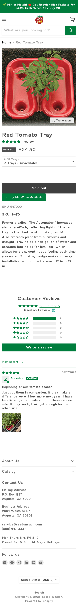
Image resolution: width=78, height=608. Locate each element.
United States (37, 579)
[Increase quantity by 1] (37, 175)
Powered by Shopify (39, 600)
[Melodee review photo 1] (11, 422)
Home (6, 42)
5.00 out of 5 (50, 306)
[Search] (70, 30)
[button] (11, 141)
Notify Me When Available (23, 197)
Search (39, 592)
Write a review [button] (39, 347)
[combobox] (33, 30)
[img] (10, 372)
